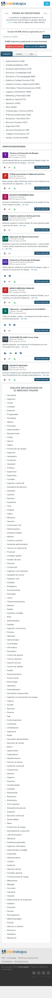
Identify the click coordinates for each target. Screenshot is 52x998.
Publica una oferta (35, 46)
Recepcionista (13, 433)
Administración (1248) (15, 61)
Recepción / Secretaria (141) (17, 118)
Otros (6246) (11, 107)
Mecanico (11, 517)
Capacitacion (12, 754)
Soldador (11, 582)
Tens (9, 506)
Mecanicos (11, 938)
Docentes (11, 907)
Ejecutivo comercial (15, 815)
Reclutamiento (13, 915)
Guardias (11, 789)
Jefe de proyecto (14, 835)
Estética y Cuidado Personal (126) (19, 80)
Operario (11, 521)
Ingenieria (11, 731)
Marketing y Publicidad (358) (17, 95)
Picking (10, 922)
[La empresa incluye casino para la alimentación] (9, 325)
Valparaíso (20, 176)
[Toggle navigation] (47, 4)
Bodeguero (12, 586)
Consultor (11, 888)
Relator (10, 609)
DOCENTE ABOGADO (18, 365)
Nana (9, 823)
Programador (12, 414)
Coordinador (12, 643)
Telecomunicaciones (16, 601)
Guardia (10, 624)
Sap (8, 716)
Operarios (11, 686)
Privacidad (11, 958)
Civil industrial (13, 804)
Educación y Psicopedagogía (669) (20, 76)
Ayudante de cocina (15, 575)
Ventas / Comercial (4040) (16, 137)
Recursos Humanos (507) (16, 122)
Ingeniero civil (13, 579)
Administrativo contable (17, 850)
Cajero (10, 514)
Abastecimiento (13, 758)
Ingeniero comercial (15, 483)
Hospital (10, 896)
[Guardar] (4, 167)
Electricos (11, 930)
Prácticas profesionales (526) (18, 115)
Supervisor (12, 472)
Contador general (14, 873)
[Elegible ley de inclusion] (14, 167)
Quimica (10, 773)
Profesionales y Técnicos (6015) (19, 111)
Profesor (11, 468)
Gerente (10, 494)
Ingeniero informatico (16, 846)
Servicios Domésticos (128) (17, 130)
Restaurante (12, 793)
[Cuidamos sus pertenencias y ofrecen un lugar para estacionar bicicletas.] (10, 353)
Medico (10, 422)
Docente (10, 563)
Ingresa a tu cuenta (14, 46)
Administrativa (13, 621)
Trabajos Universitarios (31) (17, 134)
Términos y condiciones (28, 958)
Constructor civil (14, 525)
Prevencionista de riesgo (18, 877)
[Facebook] (34, 973)
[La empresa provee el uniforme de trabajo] (9, 276)
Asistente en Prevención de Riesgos (24, 260)
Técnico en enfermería (16, 548)
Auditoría (11, 865)
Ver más (31, 163)
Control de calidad (15, 666)
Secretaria (11, 395)
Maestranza (12, 880)
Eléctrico (11, 498)
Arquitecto (11, 502)
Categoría (6, 54)
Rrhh (9, 617)
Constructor (12, 567)
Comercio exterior (15, 540)
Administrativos (13, 857)
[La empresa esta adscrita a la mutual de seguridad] (4, 276)
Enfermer (11, 410)
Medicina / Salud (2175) (15, 99)
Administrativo (13, 429)
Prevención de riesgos (16, 449)
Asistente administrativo (17, 544)
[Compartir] (9, 167)
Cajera (10, 445)
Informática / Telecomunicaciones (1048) (23, 88)
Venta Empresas (21, 961)
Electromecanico (14, 674)
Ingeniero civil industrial (17, 571)
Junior (10, 598)
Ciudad (19, 54)
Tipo (31, 54)
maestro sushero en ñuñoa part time (24, 216)
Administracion (13, 529)
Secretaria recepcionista (17, 693)
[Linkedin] (43, 973)
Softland (10, 903)
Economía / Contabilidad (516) (18, 73)
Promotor (11, 552)
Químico (10, 605)
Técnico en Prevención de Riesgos (23, 153)
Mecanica (11, 838)
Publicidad (11, 854)
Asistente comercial (15, 766)
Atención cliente (14, 869)
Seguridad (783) (12, 126)
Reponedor (12, 475)
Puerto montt (13, 678)
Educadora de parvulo (16, 808)
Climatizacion (13, 728)
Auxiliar (10, 705)
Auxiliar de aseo (14, 559)
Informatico (12, 647)
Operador (11, 636)
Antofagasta (21, 155)
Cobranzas (11, 724)
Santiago (22, 197)
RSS (3, 958)
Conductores (12, 770)
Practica (10, 632)
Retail (9, 735)
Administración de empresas (19, 900)
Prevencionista (13, 590)
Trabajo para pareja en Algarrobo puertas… (27, 174)
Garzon (10, 441)
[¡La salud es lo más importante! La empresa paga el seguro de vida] (5, 353)
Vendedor (11, 464)
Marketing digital (14, 919)
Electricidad (12, 682)
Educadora (11, 651)
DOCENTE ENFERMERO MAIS (21, 195)
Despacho (11, 934)
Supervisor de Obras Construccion (24, 237)
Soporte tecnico (14, 663)
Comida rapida (13, 785)
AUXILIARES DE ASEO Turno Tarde (23, 337)
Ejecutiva (11, 781)
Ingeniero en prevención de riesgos (22, 697)
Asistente (11, 491)
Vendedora (11, 456)
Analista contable (14, 533)
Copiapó (21, 367)
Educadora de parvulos (17, 487)
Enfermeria (12, 800)
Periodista (11, 418)
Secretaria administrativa (17, 739)
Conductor (11, 460)
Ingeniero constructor (16, 628)
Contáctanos (7, 961)
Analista (10, 510)
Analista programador (16, 842)
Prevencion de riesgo (16, 827)
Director (10, 712)
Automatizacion (13, 689)
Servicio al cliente (14, 762)
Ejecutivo (11, 708)
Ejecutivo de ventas (15, 743)
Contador (11, 407)
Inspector (11, 812)
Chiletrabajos (23, 967)
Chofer (10, 403)
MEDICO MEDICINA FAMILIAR (21, 288)
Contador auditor (14, 556)
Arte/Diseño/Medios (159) (16, 65)
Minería (10, 536)
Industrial (11, 892)
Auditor (10, 670)
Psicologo (11, 426)
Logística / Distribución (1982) (18, 92)
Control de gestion (15, 655)
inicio (9, 22)
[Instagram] (48, 973)
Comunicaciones (14, 720)
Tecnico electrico (14, 659)
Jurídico (10, 861)
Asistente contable (15, 613)
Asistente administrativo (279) (18, 69)
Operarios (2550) (12, 103)
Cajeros (10, 701)
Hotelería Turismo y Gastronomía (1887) (22, 84)
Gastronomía (12, 750)
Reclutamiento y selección (18, 831)
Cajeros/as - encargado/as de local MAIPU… (28, 309)
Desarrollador (13, 819)
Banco (9, 747)
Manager (11, 884)
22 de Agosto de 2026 (18, 157)
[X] (39, 973)
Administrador (13, 640)
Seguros (10, 777)
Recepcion (11, 796)
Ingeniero (11, 399)
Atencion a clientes (15, 926)
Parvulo (10, 911)
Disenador (11, 594)
